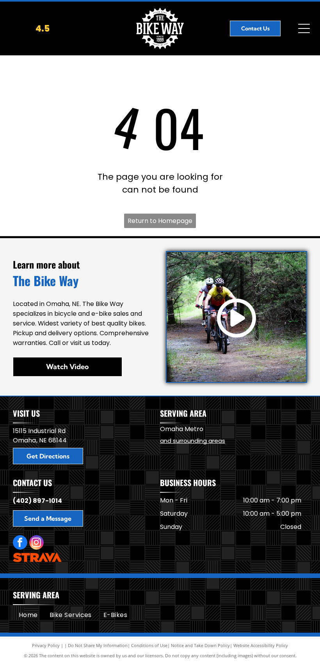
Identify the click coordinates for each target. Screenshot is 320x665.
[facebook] (20, 543)
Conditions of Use (149, 645)
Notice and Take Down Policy (200, 645)
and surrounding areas (192, 441)
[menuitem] (28, 614)
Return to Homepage (160, 220)
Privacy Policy (46, 645)
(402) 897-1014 (37, 500)
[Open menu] (304, 28)
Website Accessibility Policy (260, 645)
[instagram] (36, 543)
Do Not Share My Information (98, 645)
